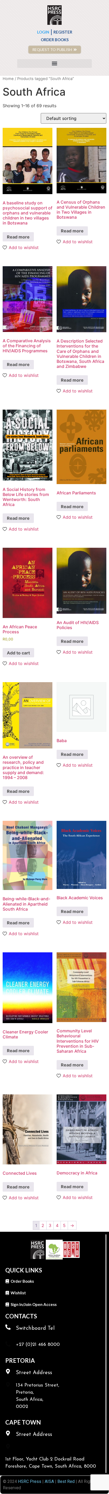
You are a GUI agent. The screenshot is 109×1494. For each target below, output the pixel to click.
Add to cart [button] (18, 652)
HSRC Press (29, 1481)
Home (8, 78)
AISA (49, 1481)
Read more (18, 237)
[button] (54, 63)
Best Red (66, 1481)
